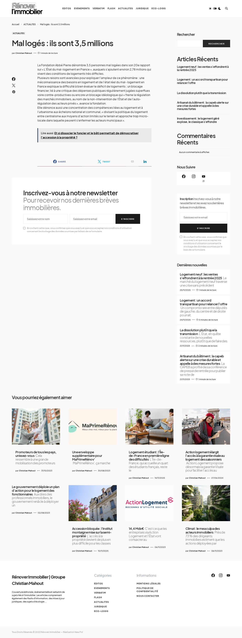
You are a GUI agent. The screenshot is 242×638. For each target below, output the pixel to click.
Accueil (15, 24)
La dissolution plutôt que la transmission (201, 93)
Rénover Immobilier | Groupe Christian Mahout (38, 580)
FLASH (98, 597)
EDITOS (98, 583)
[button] (215, 8)
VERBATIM (100, 592)
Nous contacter (148, 596)
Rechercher (186, 34)
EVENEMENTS (102, 588)
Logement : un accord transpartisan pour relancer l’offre (202, 81)
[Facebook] (184, 178)
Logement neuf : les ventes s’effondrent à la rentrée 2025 (203, 68)
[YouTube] (228, 575)
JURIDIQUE (100, 606)
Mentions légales (149, 583)
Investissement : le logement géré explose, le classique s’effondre (198, 120)
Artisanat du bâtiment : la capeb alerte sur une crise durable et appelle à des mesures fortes (203, 106)
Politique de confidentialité (147, 590)
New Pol (79, 632)
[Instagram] (194, 178)
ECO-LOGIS (101, 611)
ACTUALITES (30, 24)
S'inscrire (127, 219)
